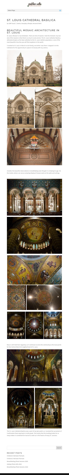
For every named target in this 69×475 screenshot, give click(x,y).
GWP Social (12, 23)
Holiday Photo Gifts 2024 (14, 464)
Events (19, 23)
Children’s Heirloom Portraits (15, 456)
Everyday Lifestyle (26, 23)
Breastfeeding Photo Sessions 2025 (17, 461)
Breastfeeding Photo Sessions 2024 (17, 467)
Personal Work (37, 23)
